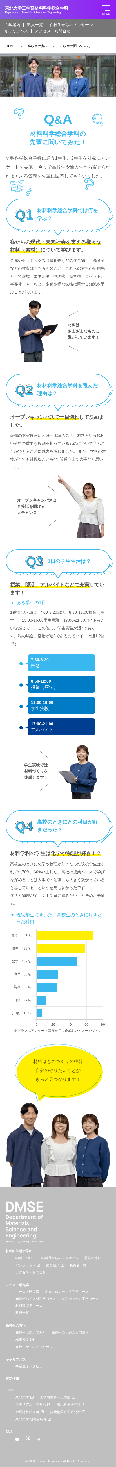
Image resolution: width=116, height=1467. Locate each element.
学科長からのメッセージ (60, 1258)
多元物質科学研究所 (65, 1412)
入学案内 (12, 24)
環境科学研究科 (69, 1405)
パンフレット (25, 1265)
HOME (11, 46)
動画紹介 (52, 1265)
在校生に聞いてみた (30, 1332)
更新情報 (12, 1379)
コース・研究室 (17, 1285)
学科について (25, 1258)
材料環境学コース (29, 1306)
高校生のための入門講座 (70, 1332)
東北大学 (22, 1397)
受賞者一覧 (78, 1265)
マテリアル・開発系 (30, 1405)
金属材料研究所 (27, 1412)
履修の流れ (92, 1258)
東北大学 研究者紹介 (31, 1419)
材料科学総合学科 (19, 1251)
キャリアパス (16, 31)
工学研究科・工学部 (55, 1397)
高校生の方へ (38, 46)
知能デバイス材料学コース (35, 1299)
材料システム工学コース (80, 1299)
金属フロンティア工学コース (67, 1292)
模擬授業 (22, 1340)
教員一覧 (35, 24)
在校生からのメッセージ (71, 24)
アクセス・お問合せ (52, 31)
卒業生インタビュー (30, 1366)
